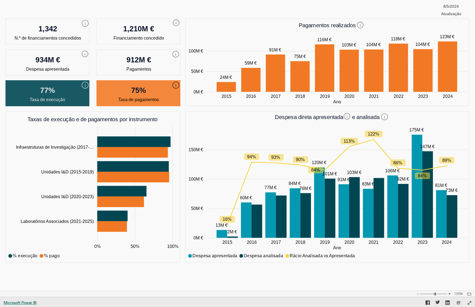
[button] (85, 23)
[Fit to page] (468, 294)
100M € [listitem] (196, 50)
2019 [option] (325, 96)
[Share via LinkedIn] (447, 303)
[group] (451, 9)
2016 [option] (251, 96)
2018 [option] (300, 96)
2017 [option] (276, 96)
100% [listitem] (172, 246)
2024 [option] (448, 96)
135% (458, 294)
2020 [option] (349, 96)
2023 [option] (423, 96)
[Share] (458, 303)
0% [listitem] (97, 246)
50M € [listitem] (197, 71)
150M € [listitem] (196, 149)
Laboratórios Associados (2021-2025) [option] (57, 221)
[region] (237, 133)
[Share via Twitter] (437, 303)
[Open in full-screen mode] (469, 303)
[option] (226, 87)
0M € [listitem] (198, 91)
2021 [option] (374, 96)
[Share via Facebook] (428, 303)
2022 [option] (399, 96)
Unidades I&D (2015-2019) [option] (67, 171)
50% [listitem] (135, 246)
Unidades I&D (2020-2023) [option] (67, 196)
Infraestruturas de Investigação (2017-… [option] (55, 147)
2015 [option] (226, 96)
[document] (327, 28)
